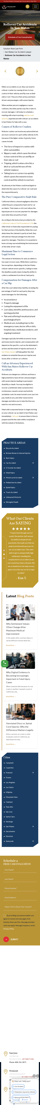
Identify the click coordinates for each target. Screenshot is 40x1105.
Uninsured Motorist (13, 497)
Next (35, 71)
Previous (4, 71)
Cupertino (10, 768)
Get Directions (28, 1059)
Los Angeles (10, 782)
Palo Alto (9, 807)
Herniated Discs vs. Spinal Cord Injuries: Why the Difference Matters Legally (19, 726)
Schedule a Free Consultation (20, 37)
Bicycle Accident (12, 448)
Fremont (9, 772)
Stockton (9, 836)
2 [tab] (4, 554)
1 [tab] (4, 550)
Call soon (15, 416)
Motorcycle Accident (14, 477)
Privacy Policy (8, 929)
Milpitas (9, 792)
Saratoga (9, 821)
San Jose (9, 812)
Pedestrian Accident (13, 482)
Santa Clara (10, 817)
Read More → (11, 645)
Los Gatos (10, 787)
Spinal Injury (10, 487)
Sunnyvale (9, 841)
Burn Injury (10, 458)
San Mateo (10, 826)
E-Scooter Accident (13, 468)
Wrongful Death (12, 502)
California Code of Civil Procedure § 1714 (17, 223)
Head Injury (10, 473)
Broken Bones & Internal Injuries (18, 453)
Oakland (9, 802)
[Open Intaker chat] (14, 1104)
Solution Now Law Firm (13, 48)
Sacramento (10, 831)
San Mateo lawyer (8, 352)
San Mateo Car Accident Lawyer (18, 52)
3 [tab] (4, 558)
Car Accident (11, 463)
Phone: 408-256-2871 (17, 1062)
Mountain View (12, 797)
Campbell (9, 763)
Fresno (8, 777)
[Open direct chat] (34, 1076)
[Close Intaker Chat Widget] (37, 1076)
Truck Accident (12, 492)
